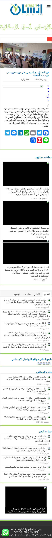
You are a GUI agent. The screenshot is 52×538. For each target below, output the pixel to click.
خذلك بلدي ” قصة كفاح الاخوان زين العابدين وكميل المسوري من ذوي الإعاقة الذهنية (24, 408)
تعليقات (27, 294)
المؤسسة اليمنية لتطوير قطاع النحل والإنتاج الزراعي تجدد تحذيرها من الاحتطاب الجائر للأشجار (24, 345)
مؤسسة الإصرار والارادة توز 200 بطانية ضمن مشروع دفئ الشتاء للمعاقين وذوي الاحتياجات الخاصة (28, 379)
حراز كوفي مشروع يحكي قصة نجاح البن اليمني (25, 467)
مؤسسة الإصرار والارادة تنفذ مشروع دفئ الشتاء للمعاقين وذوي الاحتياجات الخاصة (25, 418)
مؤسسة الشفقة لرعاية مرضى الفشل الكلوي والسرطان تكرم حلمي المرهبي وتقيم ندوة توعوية (29, 230)
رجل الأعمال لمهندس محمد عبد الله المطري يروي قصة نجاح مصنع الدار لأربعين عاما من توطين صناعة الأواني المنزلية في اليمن (26, 313)
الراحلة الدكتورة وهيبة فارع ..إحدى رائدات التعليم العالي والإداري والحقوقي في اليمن (25, 458)
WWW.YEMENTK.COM (26, 532)
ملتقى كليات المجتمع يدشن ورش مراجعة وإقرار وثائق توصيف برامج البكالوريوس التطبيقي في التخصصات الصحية (27, 191)
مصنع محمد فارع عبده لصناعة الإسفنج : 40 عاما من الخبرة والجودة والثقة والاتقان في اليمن (25, 475)
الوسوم (17, 294)
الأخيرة (47, 294)
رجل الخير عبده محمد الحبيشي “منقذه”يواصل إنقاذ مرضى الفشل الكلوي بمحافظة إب (24, 449)
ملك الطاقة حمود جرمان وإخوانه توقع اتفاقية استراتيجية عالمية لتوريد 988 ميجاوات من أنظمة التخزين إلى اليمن (27, 335)
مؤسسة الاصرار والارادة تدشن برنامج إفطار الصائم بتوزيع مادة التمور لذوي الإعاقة (24, 399)
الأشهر (37, 294)
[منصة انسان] (26, 9)
